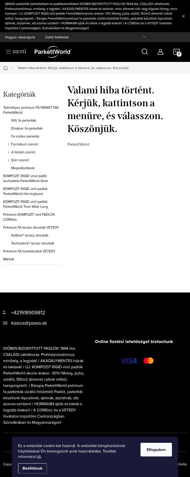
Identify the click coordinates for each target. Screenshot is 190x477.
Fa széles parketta (25, 136)
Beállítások (33, 468)
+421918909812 (28, 312)
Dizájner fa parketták (27, 128)
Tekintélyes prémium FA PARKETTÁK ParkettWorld (31, 110)
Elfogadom (156, 449)
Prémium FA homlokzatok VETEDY (29, 251)
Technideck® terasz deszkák (32, 243)
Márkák (8, 259)
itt (39, 456)
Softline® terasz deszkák (29, 235)
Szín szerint (20, 160)
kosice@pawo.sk (29, 322)
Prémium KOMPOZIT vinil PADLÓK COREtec (29, 217)
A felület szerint (23, 152)
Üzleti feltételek (57, 37)
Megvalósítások (23, 167)
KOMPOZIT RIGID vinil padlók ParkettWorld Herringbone (25, 191)
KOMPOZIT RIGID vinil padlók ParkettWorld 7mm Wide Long (25, 204)
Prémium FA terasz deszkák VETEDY (31, 227)
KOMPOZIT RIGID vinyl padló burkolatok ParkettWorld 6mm (25, 178)
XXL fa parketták (23, 120)
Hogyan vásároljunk (20, 37)
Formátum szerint (24, 144)
